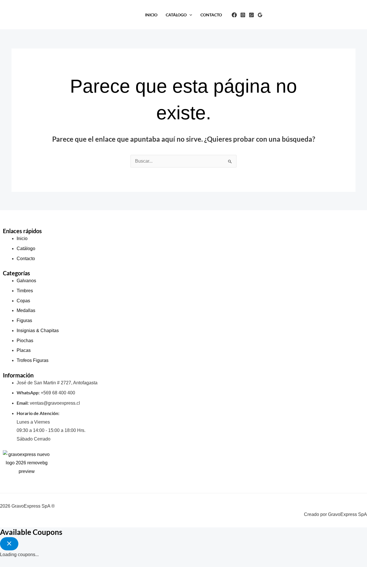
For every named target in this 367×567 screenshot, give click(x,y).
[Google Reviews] (260, 14)
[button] (189, 14)
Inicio (151, 14)
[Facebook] (234, 14)
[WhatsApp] (251, 14)
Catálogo (176, 14)
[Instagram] (242, 14)
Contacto (211, 14)
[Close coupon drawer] (9, 543)
